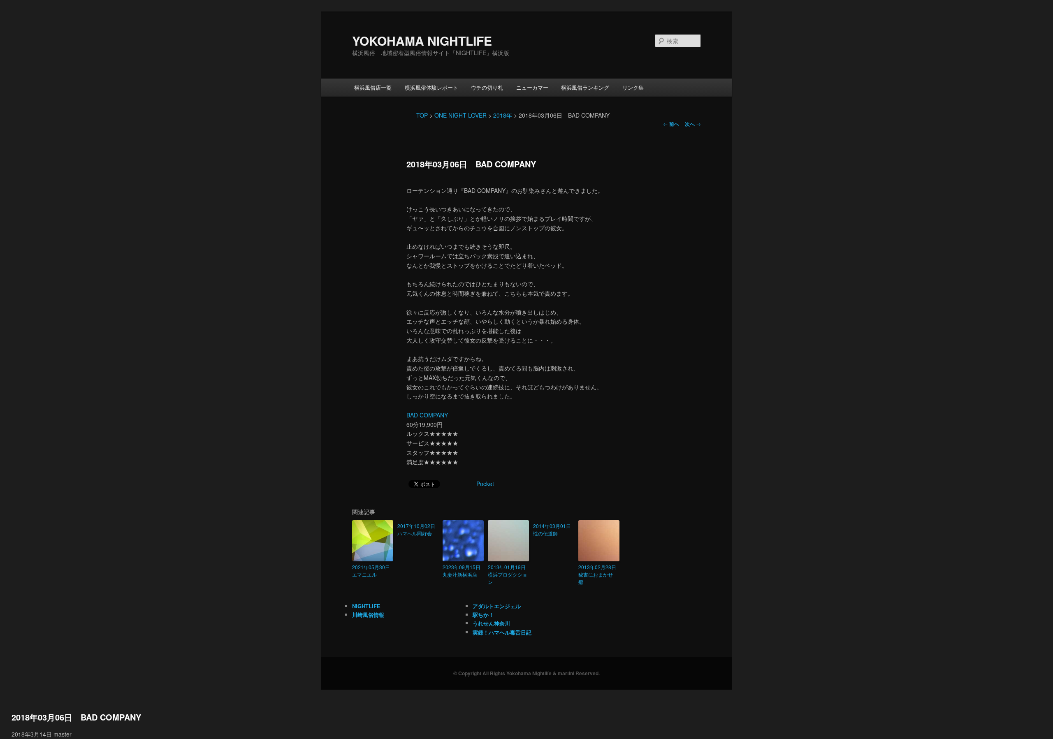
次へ (693, 123)
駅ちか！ (483, 615)
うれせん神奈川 (491, 623)
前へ (671, 123)
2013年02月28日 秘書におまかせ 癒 (598, 574)
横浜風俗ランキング (585, 87)
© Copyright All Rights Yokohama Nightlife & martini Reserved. (526, 673)
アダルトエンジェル (497, 606)
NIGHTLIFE (366, 606)
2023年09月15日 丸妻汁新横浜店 (463, 570)
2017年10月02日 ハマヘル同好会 (417, 529)
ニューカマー (532, 87)
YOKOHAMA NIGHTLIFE (422, 40)
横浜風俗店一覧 (373, 87)
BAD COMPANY (427, 415)
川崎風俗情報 (368, 615)
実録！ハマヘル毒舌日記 (502, 632)
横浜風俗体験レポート (431, 87)
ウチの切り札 (487, 87)
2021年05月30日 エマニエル (372, 570)
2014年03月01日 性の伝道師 (553, 529)
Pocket (485, 484)
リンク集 (633, 87)
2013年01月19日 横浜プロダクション (508, 574)
